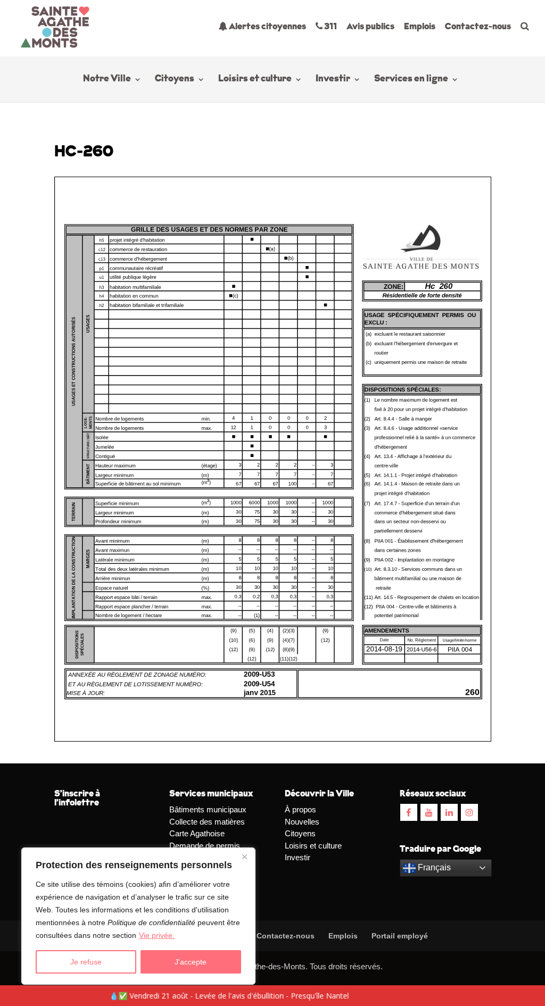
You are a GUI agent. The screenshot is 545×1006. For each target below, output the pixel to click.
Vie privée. (157, 935)
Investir (333, 80)
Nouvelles (302, 821)
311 (330, 26)
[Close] (244, 856)
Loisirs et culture (255, 80)
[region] (138, 916)
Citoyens (174, 80)
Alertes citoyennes (266, 26)
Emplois (419, 26)
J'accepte (191, 962)
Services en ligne (411, 80)
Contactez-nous (478, 26)
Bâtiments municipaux (207, 809)
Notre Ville (107, 80)
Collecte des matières (207, 821)
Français (433, 867)
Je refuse (86, 962)
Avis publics (370, 26)
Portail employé (399, 936)
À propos (300, 809)
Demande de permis (204, 845)
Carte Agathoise (197, 833)
